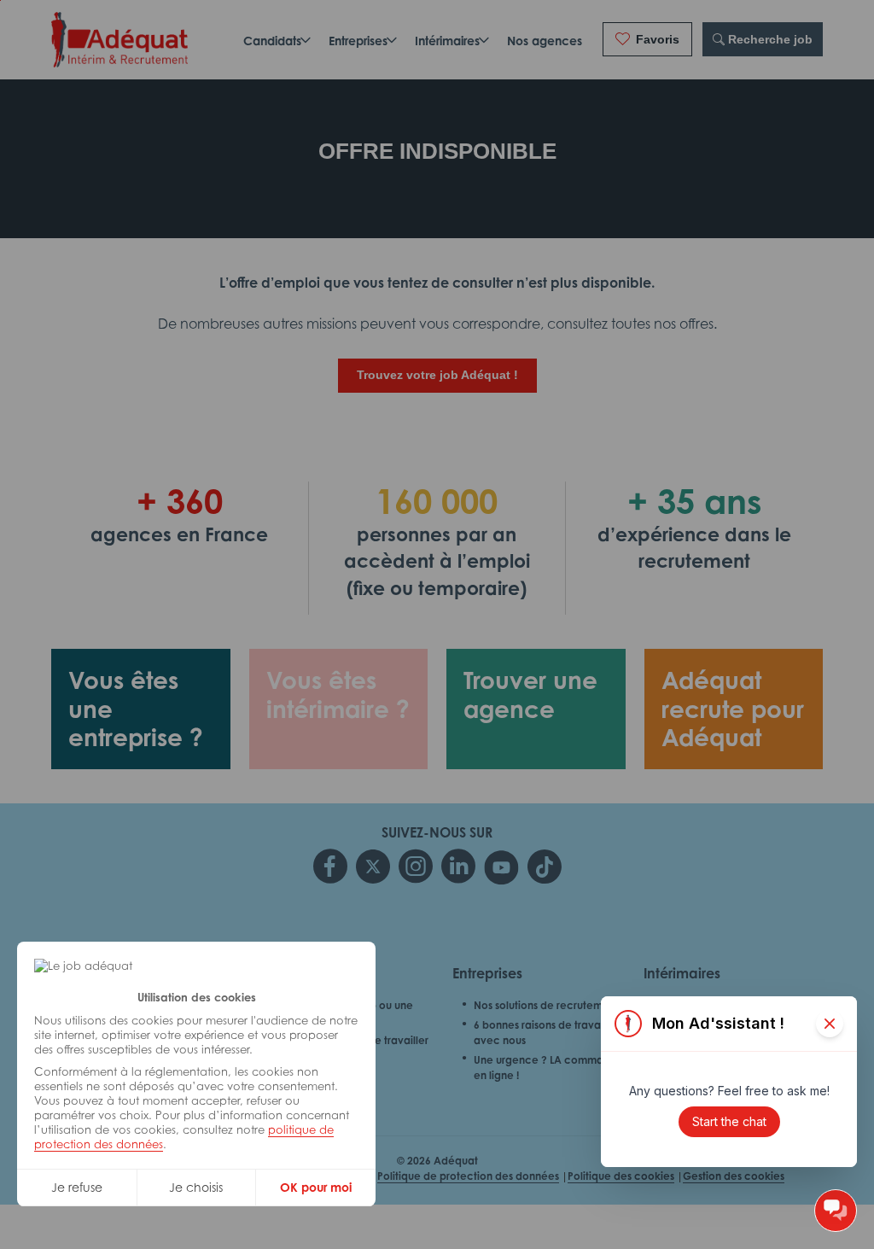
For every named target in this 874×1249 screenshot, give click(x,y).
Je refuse (76, 1187)
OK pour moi (316, 1187)
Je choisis (196, 1187)
